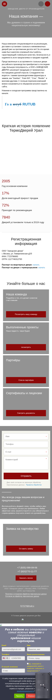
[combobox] (6, 658)
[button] (43, 686)
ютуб (17, 104)
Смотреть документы (26, 413)
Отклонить (32, 696)
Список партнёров (26, 380)
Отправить (26, 476)
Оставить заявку (26, 549)
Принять (19, 696)
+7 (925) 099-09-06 (27, 567)
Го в (9, 104)
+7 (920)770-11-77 (27, 571)
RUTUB (28, 104)
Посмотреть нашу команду (26, 314)
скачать (36, 265)
